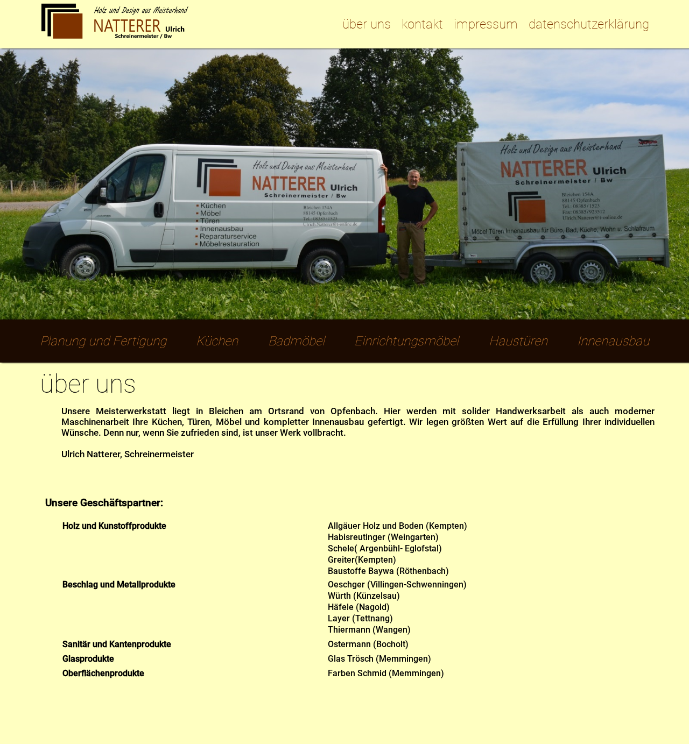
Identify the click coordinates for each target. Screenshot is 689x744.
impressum (486, 24)
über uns (366, 24)
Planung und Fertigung (103, 341)
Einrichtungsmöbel (406, 341)
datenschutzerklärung (589, 24)
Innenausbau (613, 341)
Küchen (217, 341)
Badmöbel (296, 341)
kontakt (422, 24)
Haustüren (518, 341)
